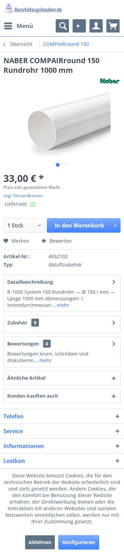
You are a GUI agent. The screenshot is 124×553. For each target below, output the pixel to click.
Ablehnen (40, 542)
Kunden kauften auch (32, 395)
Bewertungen (23, 343)
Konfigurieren (78, 542)
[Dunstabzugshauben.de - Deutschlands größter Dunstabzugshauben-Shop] (32, 9)
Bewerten (60, 240)
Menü (25, 26)
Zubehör (22, 322)
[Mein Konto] (96, 26)
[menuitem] (18, 26)
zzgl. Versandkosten (23, 195)
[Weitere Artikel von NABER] (110, 81)
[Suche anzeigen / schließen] (62, 26)
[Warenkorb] (113, 26)
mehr (62, 305)
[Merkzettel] (79, 26)
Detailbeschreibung (30, 282)
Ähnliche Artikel (26, 378)
